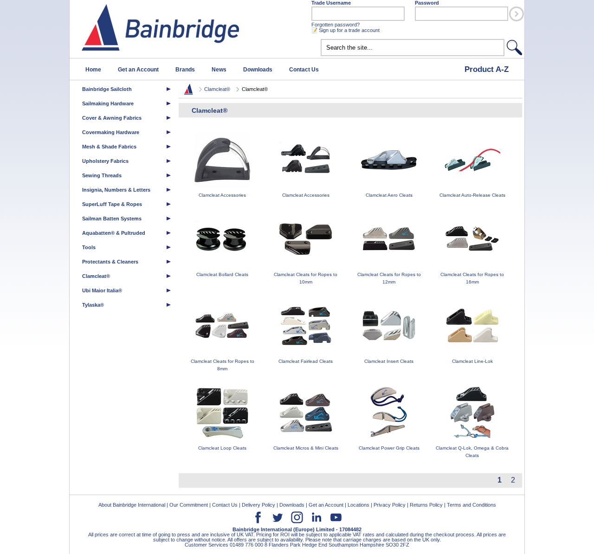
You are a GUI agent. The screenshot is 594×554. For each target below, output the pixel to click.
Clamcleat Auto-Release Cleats (472, 195)
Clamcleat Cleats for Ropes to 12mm (389, 278)
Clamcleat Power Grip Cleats (389, 448)
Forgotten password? (335, 24)
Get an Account (138, 69)
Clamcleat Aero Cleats (389, 195)
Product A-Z (487, 69)
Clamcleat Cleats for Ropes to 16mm (472, 278)
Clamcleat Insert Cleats (388, 361)
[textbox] (412, 47)
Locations (358, 505)
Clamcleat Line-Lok (472, 361)
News (219, 69)
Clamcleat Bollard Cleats (222, 274)
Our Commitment (188, 505)
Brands (185, 69)
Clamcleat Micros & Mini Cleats (305, 448)
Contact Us (304, 69)
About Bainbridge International (131, 505)
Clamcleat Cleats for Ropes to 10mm (305, 278)
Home (93, 69)
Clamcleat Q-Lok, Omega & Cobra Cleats (472, 451)
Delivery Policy (258, 505)
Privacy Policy (390, 505)
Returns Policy (426, 505)
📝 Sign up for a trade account (345, 30)
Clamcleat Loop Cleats (222, 448)
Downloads (257, 69)
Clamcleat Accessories (222, 195)
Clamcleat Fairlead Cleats (305, 361)
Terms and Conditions (471, 505)
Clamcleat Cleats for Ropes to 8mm (222, 365)
